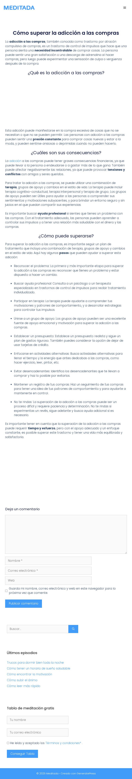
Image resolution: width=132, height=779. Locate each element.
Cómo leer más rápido (23, 686)
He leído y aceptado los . (45, 743)
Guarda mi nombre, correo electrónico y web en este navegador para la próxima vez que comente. (62, 590)
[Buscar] (73, 629)
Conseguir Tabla (22, 754)
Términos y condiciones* (63, 743)
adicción (15, 161)
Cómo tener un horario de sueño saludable (38, 668)
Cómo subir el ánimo (22, 680)
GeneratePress (86, 773)
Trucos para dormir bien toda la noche (35, 663)
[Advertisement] (66, 103)
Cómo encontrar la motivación (29, 674)
